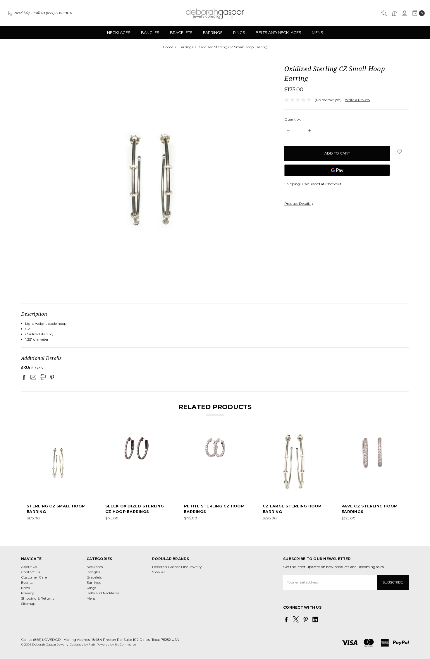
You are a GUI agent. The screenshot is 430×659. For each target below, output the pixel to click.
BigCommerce (125, 644)
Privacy (27, 593)
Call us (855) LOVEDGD (41, 639)
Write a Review (357, 99)
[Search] (383, 13)
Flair (92, 644)
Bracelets (181, 32)
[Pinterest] (52, 377)
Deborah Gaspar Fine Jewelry (177, 566)
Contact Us (30, 572)
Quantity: (292, 119)
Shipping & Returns (37, 598)
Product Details (297, 203)
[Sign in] (404, 13)
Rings (239, 32)
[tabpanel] (57, 476)
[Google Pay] (337, 170)
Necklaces (118, 32)
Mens (317, 32)
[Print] (43, 377)
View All (159, 572)
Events (26, 582)
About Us (29, 566)
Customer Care (34, 577)
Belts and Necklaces (278, 32)
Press (25, 588)
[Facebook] (24, 377)
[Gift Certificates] (394, 13)
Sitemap (28, 603)
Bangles (150, 32)
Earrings (213, 32)
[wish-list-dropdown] (399, 151)
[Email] (33, 377)
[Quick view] (85, 436)
